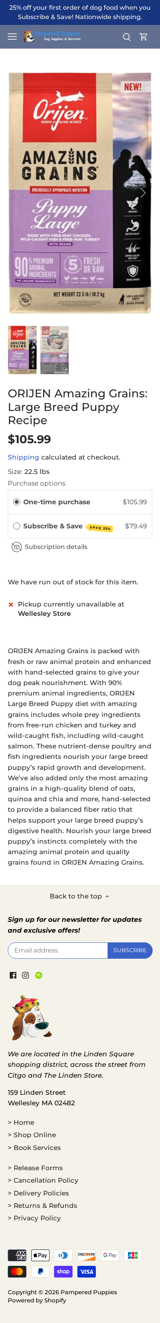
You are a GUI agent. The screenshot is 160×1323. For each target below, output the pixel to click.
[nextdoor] (38, 975)
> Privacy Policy (34, 1218)
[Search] (126, 36)
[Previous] (17, 193)
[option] (80, 193)
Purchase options (36, 483)
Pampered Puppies (89, 1292)
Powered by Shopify (37, 1300)
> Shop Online (32, 1135)
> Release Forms (35, 1168)
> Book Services (34, 1148)
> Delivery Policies (38, 1193)
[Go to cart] (143, 36)
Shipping (23, 457)
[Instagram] (25, 975)
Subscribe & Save (67, 526)
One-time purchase (56, 502)
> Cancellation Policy (43, 1180)
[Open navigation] (12, 36)
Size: (15, 471)
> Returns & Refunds (42, 1205)
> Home (21, 1122)
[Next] (142, 193)
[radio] (16, 502)
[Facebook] (13, 975)
